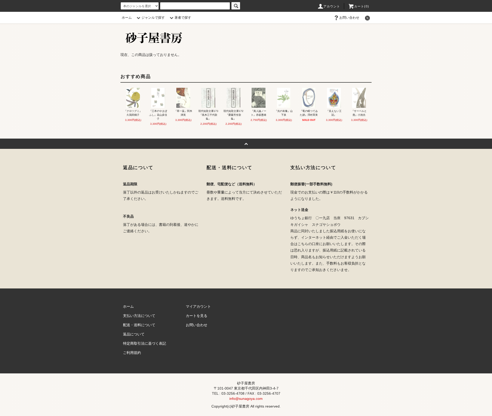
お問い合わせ (349, 18)
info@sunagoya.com (246, 398)
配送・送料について (139, 325)
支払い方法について (139, 316)
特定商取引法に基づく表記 (144, 343)
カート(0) (361, 6)
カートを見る (196, 316)
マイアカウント (198, 306)
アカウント (331, 6)
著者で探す (183, 18)
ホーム (127, 18)
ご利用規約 (132, 353)
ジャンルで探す (153, 18)
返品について (134, 334)
